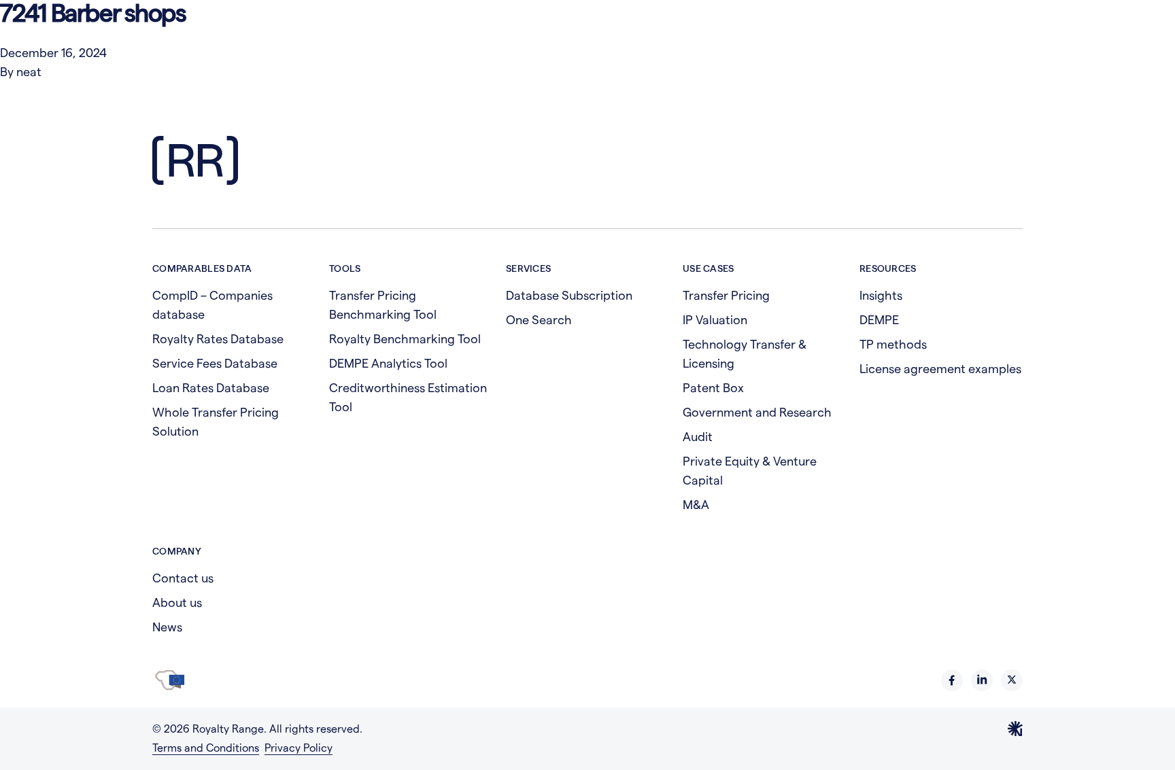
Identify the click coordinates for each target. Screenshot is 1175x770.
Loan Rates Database (210, 387)
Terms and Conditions (205, 748)
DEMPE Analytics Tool (388, 363)
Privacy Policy (299, 748)
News (167, 626)
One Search (539, 319)
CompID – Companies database (212, 305)
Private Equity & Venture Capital (750, 471)
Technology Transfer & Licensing (744, 354)
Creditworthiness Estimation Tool (408, 397)
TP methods (893, 344)
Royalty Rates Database (218, 338)
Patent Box (713, 387)
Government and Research (757, 412)
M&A (696, 504)
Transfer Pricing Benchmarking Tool (383, 305)
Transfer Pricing (726, 295)
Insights (880, 295)
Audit (698, 436)
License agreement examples (940, 368)
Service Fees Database (214, 363)
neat (28, 71)
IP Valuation (715, 319)
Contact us (183, 578)
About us (177, 602)
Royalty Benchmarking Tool (405, 338)
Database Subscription (569, 295)
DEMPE (879, 319)
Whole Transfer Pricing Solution (215, 422)
